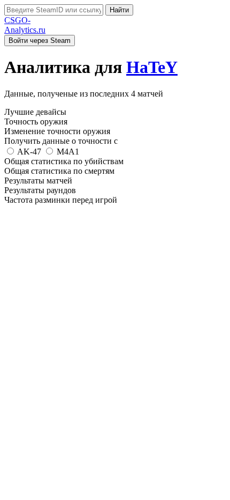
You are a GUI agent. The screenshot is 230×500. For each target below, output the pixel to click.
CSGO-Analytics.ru (24, 25)
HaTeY (152, 67)
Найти (119, 10)
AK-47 (29, 151)
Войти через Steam (40, 40)
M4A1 (67, 151)
